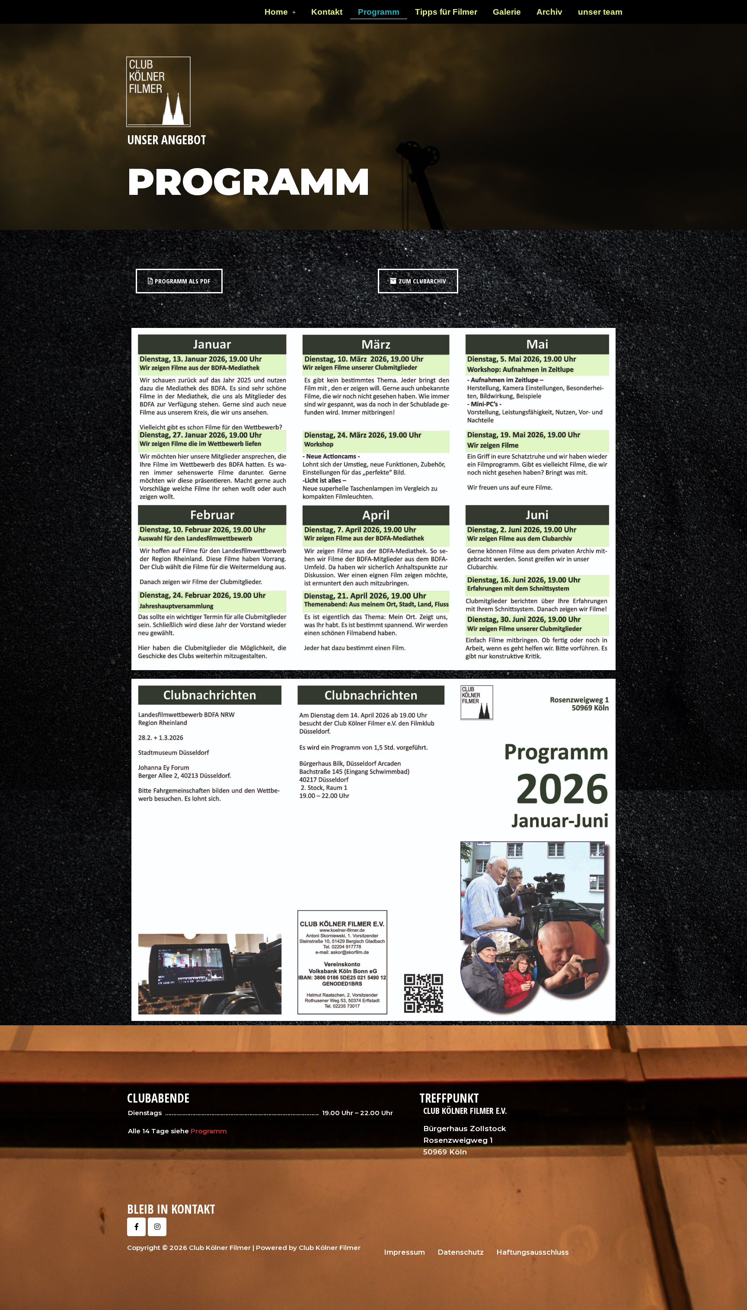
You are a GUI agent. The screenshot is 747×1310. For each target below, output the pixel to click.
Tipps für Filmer (446, 11)
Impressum (404, 1252)
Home (276, 11)
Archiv (549, 11)
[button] (280, 11)
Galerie (507, 11)
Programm (378, 11)
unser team (600, 11)
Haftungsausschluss (533, 1252)
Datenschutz (461, 1252)
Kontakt (326, 11)
